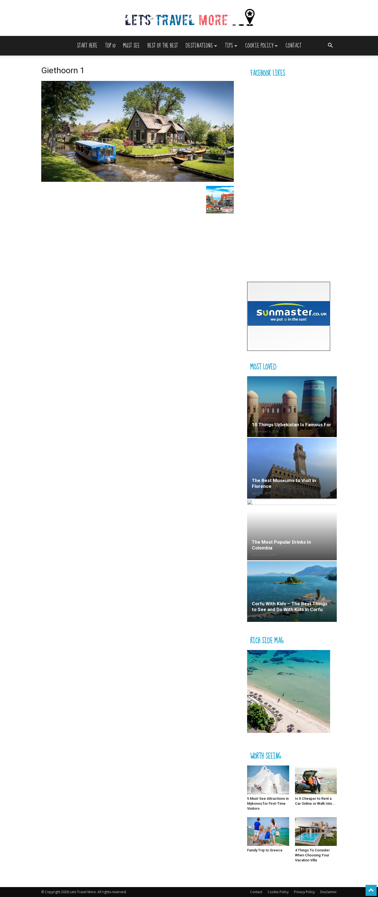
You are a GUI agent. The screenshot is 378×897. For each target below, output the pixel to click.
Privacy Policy (304, 892)
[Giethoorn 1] (137, 180)
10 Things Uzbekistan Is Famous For (291, 424)
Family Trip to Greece (265, 850)
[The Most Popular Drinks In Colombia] (292, 529)
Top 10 (110, 46)
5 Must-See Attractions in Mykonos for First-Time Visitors (268, 803)
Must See (131, 46)
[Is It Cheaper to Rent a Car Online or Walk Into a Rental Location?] (316, 780)
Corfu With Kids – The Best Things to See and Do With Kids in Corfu (289, 606)
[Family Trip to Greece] (268, 831)
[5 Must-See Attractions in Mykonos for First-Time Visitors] (268, 780)
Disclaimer (328, 892)
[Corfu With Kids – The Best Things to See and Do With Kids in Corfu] (292, 591)
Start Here (87, 46)
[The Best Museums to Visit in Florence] (292, 468)
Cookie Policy (259, 46)
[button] (330, 46)
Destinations (199, 46)
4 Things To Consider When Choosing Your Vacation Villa (312, 855)
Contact (293, 46)
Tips (229, 46)
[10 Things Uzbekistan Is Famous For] (292, 406)
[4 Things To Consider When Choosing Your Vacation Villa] (316, 831)
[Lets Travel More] (189, 18)
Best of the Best (162, 46)
